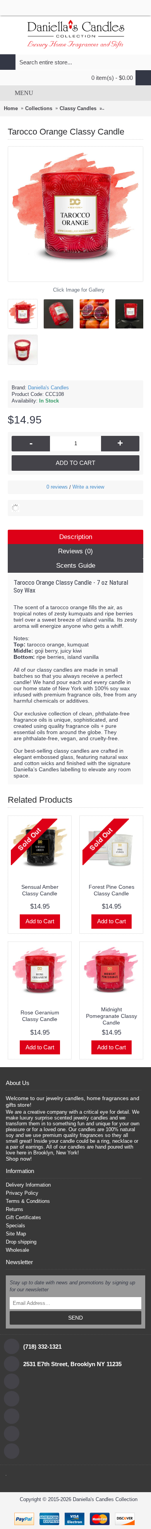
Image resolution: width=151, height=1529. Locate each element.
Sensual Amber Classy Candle (39, 890)
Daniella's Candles (48, 387)
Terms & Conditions (28, 1201)
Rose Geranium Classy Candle (40, 1015)
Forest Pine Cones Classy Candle (111, 890)
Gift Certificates (23, 1217)
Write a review (88, 487)
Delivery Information (28, 1185)
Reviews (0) (75, 551)
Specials (15, 1225)
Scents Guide (75, 565)
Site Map (16, 1234)
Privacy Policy (22, 1193)
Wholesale (17, 1250)
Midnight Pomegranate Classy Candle (111, 1016)
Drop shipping (21, 1242)
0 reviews (57, 487)
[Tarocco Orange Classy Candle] (25, 311)
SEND (75, 1318)
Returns (14, 1209)
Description (75, 537)
